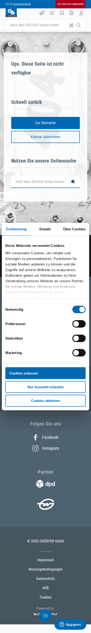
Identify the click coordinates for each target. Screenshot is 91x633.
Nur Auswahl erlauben (46, 387)
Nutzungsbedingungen (46, 569)
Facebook (50, 437)
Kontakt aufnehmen (45, 137)
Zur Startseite (45, 123)
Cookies (46, 597)
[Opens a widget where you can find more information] (70, 625)
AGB (45, 588)
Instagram (50, 448)
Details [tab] (45, 229)
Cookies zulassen (23, 373)
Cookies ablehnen (45, 400)
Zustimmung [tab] (16, 229)
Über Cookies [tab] (74, 229)
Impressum (45, 560)
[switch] (79, 324)
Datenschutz (45, 578)
